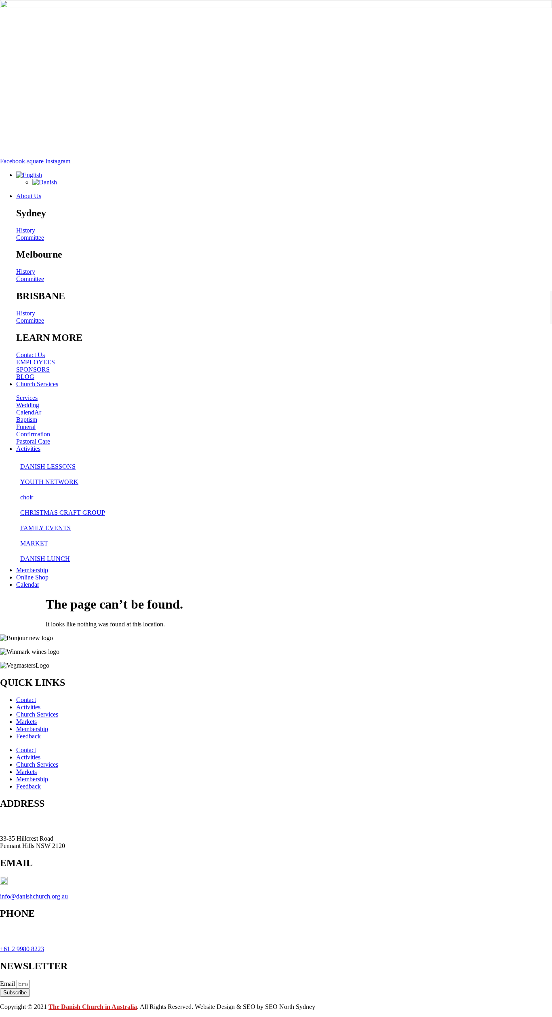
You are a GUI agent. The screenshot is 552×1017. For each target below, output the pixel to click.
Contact (26, 699)
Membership (32, 728)
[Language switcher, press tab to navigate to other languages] (29, 174)
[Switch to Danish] (44, 182)
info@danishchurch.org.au (34, 896)
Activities (28, 707)
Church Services (37, 714)
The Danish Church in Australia (92, 1006)
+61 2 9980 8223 (22, 948)
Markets (26, 721)
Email (8, 983)
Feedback (28, 736)
